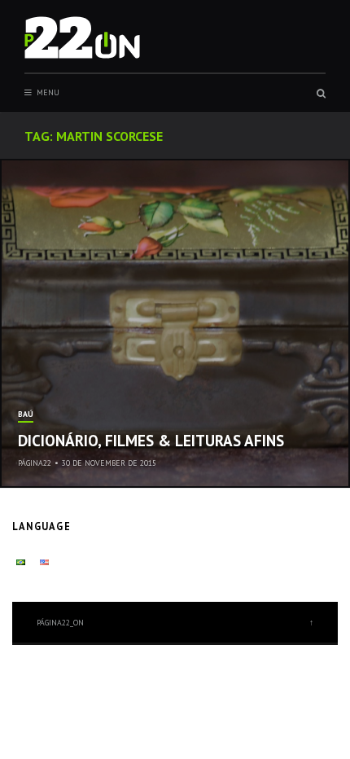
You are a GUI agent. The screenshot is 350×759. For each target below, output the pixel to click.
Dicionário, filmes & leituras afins (151, 440)
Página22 (34, 463)
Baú (25, 414)
